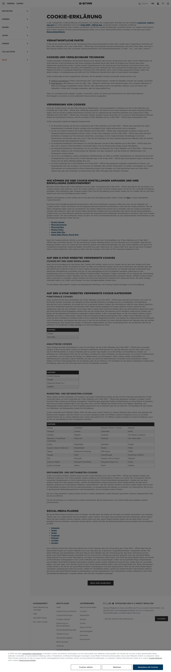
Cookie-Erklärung (155, 658)
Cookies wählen (86, 667)
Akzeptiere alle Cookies (148, 667)
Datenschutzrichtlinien (27, 660)
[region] (85, 661)
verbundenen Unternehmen (32, 653)
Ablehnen (117, 667)
